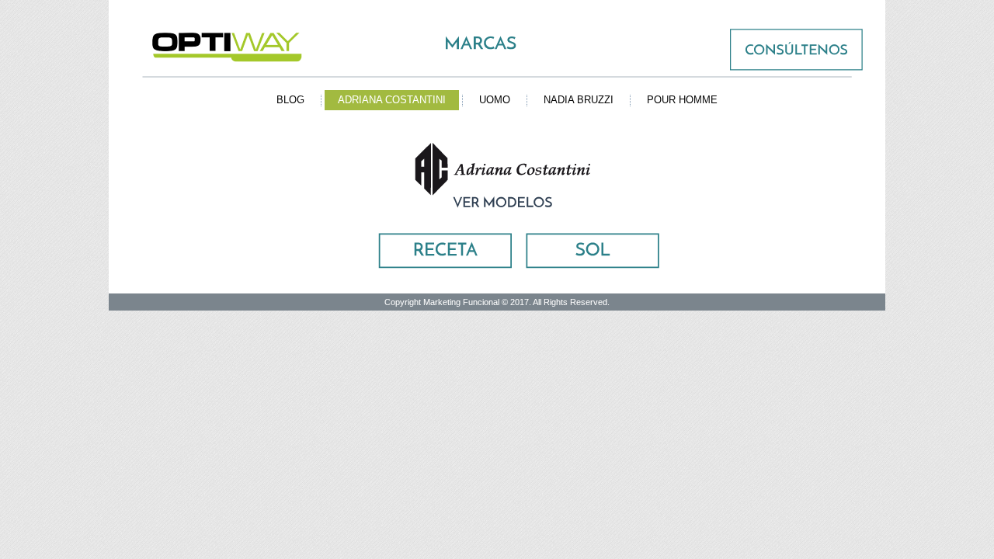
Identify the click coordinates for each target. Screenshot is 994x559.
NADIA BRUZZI (578, 100)
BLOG (290, 100)
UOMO (494, 100)
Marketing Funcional (460, 302)
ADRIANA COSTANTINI (392, 100)
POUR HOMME (682, 100)
